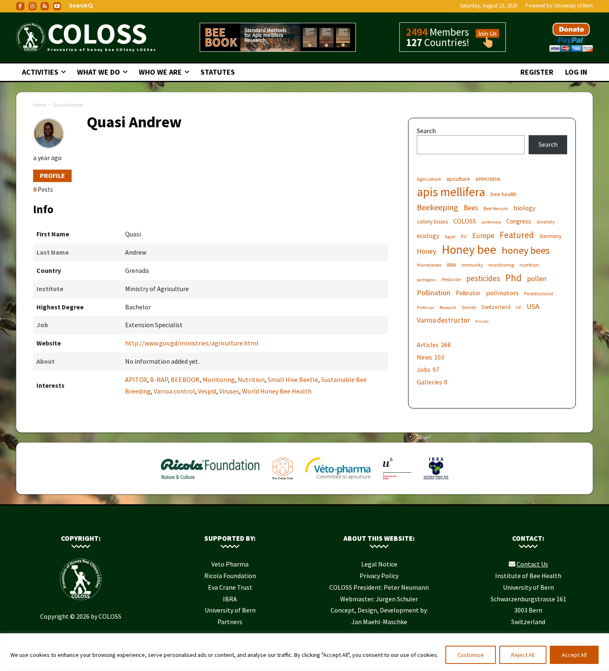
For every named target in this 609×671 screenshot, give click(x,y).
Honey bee (469, 249)
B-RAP (159, 379)
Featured (517, 235)
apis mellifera (451, 191)
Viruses (229, 391)
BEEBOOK (185, 379)
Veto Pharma (230, 564)
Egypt (450, 236)
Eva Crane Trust (230, 587)
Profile (52, 175)
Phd (513, 277)
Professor (425, 307)
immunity (472, 265)
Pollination (433, 292)
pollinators (502, 293)
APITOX (136, 379)
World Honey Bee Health (277, 391)
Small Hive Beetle (293, 379)
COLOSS (464, 221)
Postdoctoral (538, 293)
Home (39, 105)
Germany (550, 236)
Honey (426, 251)
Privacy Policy (379, 575)
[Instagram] (33, 6)
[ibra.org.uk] (436, 481)
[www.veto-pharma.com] (338, 481)
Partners (230, 622)
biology (524, 208)
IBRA (451, 265)
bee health (504, 194)
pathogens (426, 279)
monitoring (501, 265)
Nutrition (251, 379)
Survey (469, 307)
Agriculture (429, 179)
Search (426, 130)
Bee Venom (495, 208)
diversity (545, 222)
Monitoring (219, 379)
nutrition (529, 265)
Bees (471, 208)
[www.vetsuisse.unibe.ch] (397, 481)
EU (464, 236)
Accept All (574, 655)
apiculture (458, 178)
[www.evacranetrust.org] (282, 481)
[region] (304, 652)
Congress (518, 221)
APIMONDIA (488, 179)
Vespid (207, 391)
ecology (428, 235)
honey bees (526, 250)
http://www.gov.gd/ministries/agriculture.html (192, 343)
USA (533, 306)
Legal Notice (379, 564)
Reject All (522, 655)
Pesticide (451, 279)
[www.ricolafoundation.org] (211, 481)
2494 (417, 32)
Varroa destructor (443, 320)
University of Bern (573, 5)
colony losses (432, 221)
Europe (483, 235)
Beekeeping (437, 207)
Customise (470, 655)
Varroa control (174, 391)
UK (518, 307)
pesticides (483, 278)
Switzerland (495, 307)
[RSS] (45, 6)
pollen (536, 279)
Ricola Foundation (230, 575)
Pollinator (468, 293)
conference (491, 222)
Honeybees (429, 265)
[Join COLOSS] (484, 44)
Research (448, 307)
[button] (81, 6)
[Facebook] (20, 6)
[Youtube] (57, 6)
